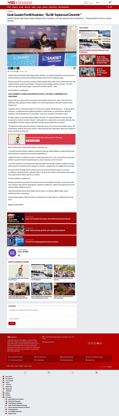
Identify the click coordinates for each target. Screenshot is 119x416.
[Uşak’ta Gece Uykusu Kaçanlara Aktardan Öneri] (64, 289)
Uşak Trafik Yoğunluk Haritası (95, 357)
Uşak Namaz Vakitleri (67, 357)
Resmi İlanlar (53, 7)
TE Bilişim (109, 366)
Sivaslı (25, 366)
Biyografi (9, 389)
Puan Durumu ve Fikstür (16, 360)
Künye (8, 393)
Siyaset (45, 7)
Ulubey (30, 366)
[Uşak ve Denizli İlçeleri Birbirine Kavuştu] (64, 270)
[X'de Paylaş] (11, 68)
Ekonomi (27, 7)
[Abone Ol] (74, 68)
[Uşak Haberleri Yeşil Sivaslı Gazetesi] (19, 2)
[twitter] (49, 372)
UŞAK (9, 7)
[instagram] (72, 372)
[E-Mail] (19, 255)
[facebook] (25, 372)
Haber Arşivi (91, 360)
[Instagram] (95, 343)
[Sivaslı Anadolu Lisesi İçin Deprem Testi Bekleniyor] (41, 270)
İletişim (8, 395)
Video (8, 382)
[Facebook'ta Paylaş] (9, 68)
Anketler (8, 391)
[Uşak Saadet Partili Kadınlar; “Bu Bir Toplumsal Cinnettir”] (41, 45)
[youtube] (96, 372)
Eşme (16, 366)
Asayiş (21, 7)
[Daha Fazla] (18, 68)
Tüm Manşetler (40, 360)
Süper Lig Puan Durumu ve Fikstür (19, 407)
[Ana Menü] (111, 7)
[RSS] (100, 343)
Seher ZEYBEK (12, 71)
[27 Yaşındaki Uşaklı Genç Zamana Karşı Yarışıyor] (19, 270)
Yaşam (39, 7)
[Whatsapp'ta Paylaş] (15, 68)
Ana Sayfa (9, 376)
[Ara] (109, 7)
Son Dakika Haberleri (67, 360)
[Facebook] (89, 343)
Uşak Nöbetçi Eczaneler (17, 357)
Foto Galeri (9, 380)
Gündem (15, 7)
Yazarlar (8, 384)
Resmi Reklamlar (63, 7)
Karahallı (21, 366)
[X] (92, 343)
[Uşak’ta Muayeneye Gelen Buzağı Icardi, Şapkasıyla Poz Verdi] (41, 289)
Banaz (12, 366)
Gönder (12, 323)
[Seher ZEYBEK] (12, 253)
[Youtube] (97, 343)
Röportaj (9, 386)
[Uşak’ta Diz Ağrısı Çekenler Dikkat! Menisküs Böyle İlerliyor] (19, 289)
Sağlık (34, 7)
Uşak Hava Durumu (41, 357)
